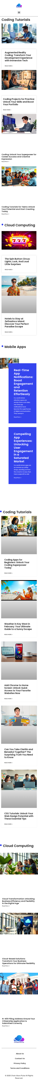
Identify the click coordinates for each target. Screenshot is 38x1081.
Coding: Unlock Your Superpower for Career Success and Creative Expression (19, 156)
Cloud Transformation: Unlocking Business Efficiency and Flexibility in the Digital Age (18, 901)
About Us (20, 1053)
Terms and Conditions (19, 1068)
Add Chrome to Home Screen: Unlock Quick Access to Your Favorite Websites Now (17, 689)
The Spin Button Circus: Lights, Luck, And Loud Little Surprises (17, 261)
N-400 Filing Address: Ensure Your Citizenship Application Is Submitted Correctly (18, 1021)
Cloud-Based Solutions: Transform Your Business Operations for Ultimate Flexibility (18, 961)
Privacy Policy (20, 1063)
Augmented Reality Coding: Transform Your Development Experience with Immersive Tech (18, 56)
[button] (19, 12)
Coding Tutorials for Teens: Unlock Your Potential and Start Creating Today (18, 209)
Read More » (9, 66)
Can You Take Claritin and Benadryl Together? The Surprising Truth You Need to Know (18, 753)
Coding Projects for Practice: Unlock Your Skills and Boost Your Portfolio (19, 102)
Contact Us (20, 1058)
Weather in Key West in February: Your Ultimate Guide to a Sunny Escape (18, 626)
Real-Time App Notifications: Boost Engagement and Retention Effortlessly (23, 382)
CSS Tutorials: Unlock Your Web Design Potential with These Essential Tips (18, 816)
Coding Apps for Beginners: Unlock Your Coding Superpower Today (16, 563)
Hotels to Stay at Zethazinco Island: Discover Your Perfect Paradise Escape (17, 322)
